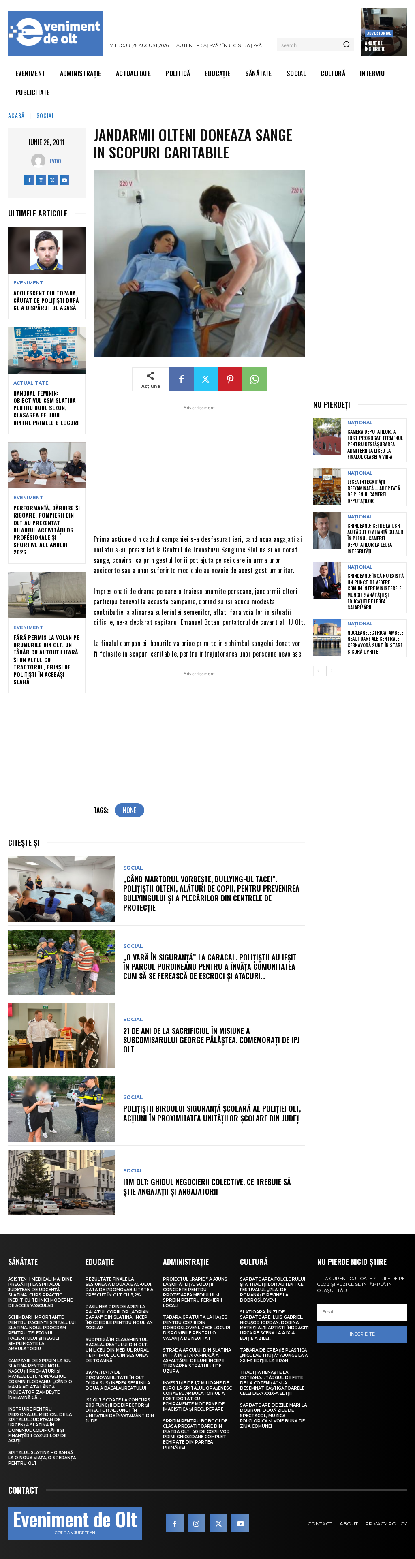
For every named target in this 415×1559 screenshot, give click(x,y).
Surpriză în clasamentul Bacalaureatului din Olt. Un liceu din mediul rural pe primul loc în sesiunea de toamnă (117, 1350)
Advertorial (379, 33)
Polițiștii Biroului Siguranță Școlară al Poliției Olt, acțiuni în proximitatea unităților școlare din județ (212, 1113)
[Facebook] (29, 180)
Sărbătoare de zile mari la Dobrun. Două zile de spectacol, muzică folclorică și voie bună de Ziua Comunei (273, 1416)
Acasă (16, 115)
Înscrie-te (362, 1334)
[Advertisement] (199, 469)
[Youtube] (64, 180)
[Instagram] (41, 180)
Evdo (55, 160)
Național (359, 423)
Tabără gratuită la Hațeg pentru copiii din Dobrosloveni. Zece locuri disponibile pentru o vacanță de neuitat (196, 1328)
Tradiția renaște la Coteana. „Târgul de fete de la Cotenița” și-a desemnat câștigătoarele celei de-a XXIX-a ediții (272, 1383)
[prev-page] (318, 671)
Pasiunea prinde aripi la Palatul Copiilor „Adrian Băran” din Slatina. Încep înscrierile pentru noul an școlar (119, 1317)
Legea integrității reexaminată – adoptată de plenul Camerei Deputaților (373, 491)
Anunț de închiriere (375, 46)
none (129, 810)
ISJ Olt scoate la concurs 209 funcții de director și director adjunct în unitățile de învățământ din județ (120, 1410)
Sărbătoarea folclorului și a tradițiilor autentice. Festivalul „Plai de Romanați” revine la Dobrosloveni (272, 1290)
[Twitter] (53, 180)
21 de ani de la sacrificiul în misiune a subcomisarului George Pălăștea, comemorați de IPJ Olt (211, 1040)
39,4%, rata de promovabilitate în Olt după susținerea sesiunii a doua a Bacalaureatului (118, 1380)
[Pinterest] (230, 379)
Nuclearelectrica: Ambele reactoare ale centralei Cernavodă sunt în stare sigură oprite (375, 642)
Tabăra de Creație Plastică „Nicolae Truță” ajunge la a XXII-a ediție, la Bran (274, 1355)
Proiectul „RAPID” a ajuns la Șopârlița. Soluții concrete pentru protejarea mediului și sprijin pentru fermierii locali (195, 1292)
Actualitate (31, 383)
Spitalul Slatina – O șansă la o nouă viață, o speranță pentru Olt (42, 1458)
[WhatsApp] (254, 379)
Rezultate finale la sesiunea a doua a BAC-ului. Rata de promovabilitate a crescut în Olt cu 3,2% (119, 1287)
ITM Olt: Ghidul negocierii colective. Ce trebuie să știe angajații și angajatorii (207, 1186)
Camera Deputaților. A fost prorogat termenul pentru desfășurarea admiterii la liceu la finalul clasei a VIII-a (375, 444)
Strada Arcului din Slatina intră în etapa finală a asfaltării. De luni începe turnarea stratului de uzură (197, 1360)
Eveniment (28, 283)
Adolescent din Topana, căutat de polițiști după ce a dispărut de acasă (46, 300)
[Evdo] (40, 161)
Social (45, 115)
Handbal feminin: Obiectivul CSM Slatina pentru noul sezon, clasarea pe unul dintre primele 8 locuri (46, 408)
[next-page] (331, 671)
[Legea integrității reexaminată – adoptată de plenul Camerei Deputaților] (327, 486)
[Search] (346, 44)
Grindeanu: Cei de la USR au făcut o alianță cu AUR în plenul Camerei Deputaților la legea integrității (375, 538)
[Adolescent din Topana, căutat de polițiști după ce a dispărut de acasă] (47, 250)
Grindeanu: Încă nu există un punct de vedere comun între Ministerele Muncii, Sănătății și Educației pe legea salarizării (375, 591)
